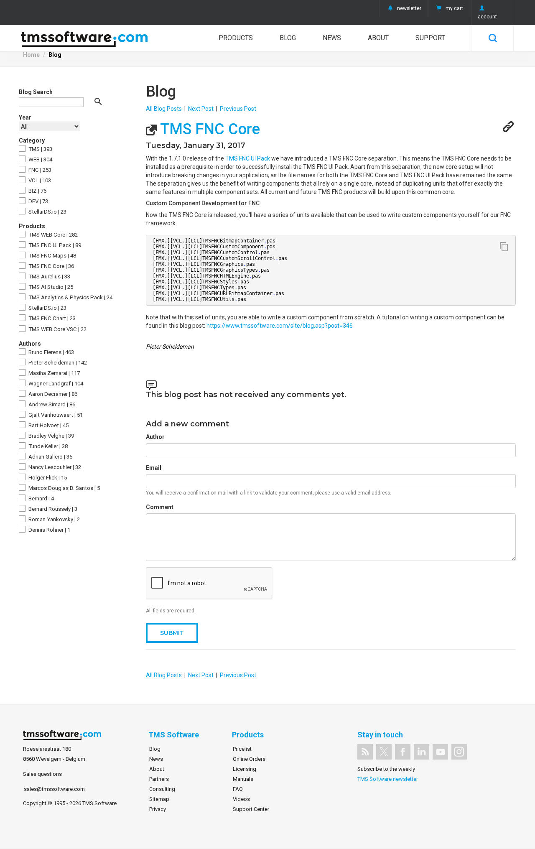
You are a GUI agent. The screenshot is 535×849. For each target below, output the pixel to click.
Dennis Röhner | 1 (48, 530)
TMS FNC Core (208, 129)
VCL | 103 (39, 180)
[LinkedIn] (421, 752)
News (332, 38)
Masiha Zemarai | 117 (53, 373)
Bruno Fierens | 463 (50, 352)
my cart (454, 8)
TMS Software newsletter (387, 779)
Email (153, 467)
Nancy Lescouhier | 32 (54, 467)
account (487, 17)
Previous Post (238, 108)
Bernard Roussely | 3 (52, 509)
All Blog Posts (164, 108)
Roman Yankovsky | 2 (53, 519)
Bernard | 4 (40, 498)
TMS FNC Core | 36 (50, 266)
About (378, 38)
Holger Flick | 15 (47, 477)
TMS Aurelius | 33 (48, 276)
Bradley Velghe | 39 (50, 436)
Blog (288, 38)
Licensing (244, 769)
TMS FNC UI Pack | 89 (54, 245)
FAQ (238, 789)
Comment (159, 507)
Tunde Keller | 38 (47, 446)
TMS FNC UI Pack (247, 158)
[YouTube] (440, 752)
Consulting (162, 789)
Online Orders (249, 759)
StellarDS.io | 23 (46, 212)
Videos (241, 799)
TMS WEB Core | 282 (52, 235)
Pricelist (242, 749)
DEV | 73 (37, 201)
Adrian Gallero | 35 (49, 457)
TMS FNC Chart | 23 (51, 318)
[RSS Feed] (365, 752)
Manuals (243, 779)
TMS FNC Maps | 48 (51, 255)
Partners (159, 779)
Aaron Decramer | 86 (52, 394)
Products (236, 38)
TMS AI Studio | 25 (50, 287)
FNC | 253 (39, 170)
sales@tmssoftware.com (54, 789)
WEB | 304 (39, 159)
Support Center (251, 809)
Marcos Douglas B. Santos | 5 (63, 488)
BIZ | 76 (36, 191)
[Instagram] (459, 752)
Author (155, 436)
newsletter (409, 8)
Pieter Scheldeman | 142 (57, 362)
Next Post (201, 108)
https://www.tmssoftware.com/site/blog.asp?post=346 (279, 325)
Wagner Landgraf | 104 (55, 383)
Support (430, 38)
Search (492, 38)
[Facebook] (402, 752)
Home (31, 54)
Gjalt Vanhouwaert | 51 (55, 415)
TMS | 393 (39, 149)
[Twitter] (384, 752)
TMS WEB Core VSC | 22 (57, 329)
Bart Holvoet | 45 (48, 425)
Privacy (157, 809)
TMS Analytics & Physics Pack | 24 (69, 297)
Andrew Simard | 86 (51, 404)
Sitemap (159, 799)
